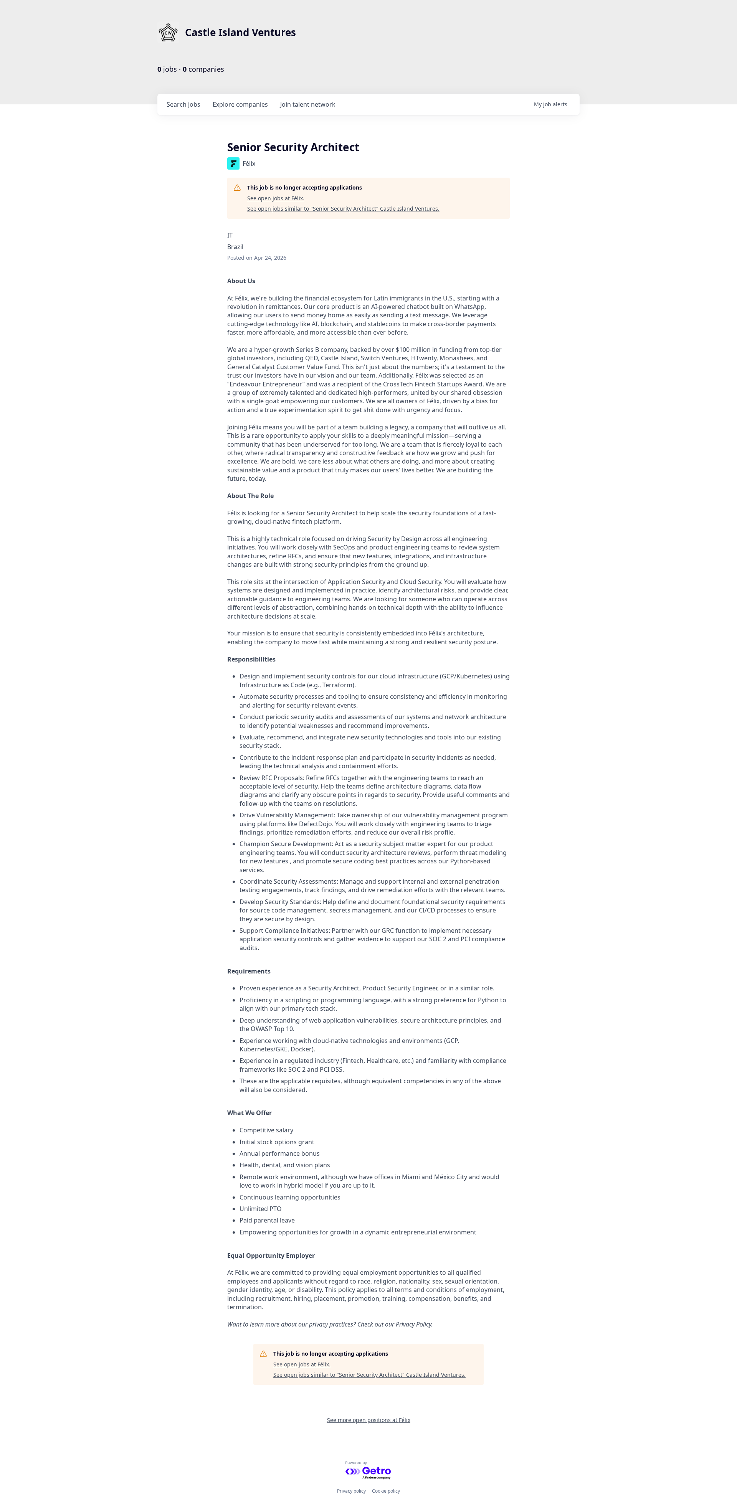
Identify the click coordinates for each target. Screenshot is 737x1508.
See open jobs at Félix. (275, 198)
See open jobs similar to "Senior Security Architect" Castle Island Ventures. (343, 208)
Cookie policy (386, 1491)
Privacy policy (351, 1491)
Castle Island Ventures (240, 32)
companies (240, 104)
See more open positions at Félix (368, 1420)
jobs (183, 104)
